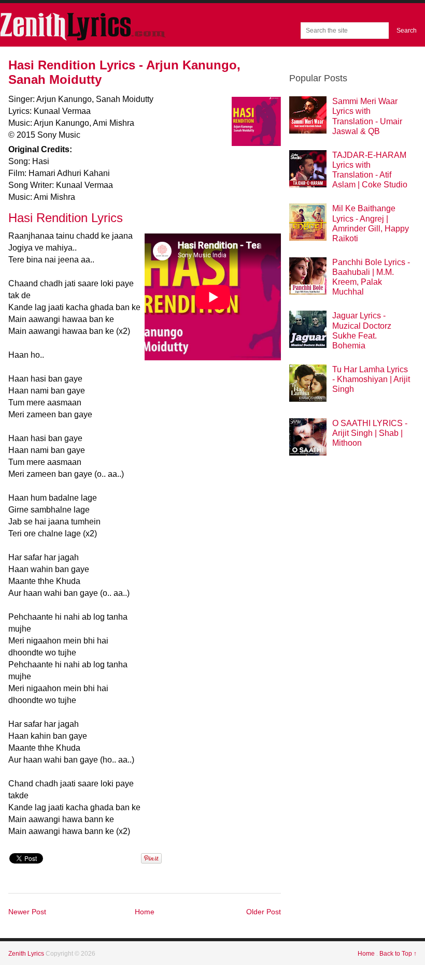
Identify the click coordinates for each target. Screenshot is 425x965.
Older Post (263, 912)
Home (144, 912)
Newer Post (27, 912)
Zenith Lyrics (27, 953)
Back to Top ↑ (398, 953)
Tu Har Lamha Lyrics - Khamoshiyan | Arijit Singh (371, 379)
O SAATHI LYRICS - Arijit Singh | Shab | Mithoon (369, 433)
